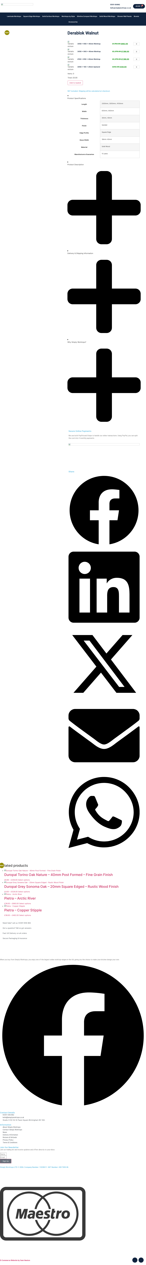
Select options (24, 880)
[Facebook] (73, 1108)
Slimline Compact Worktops (87, 16)
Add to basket (75, 83)
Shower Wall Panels (124, 16)
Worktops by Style (68, 16)
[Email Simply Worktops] (141, 1260)
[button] (104, 510)
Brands (136, 16)
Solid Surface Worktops (50, 16)
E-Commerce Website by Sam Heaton (15, 1260)
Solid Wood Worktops (107, 16)
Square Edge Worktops (31, 16)
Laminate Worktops (14, 16)
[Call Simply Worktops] (134, 1260)
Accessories (73, 22)
